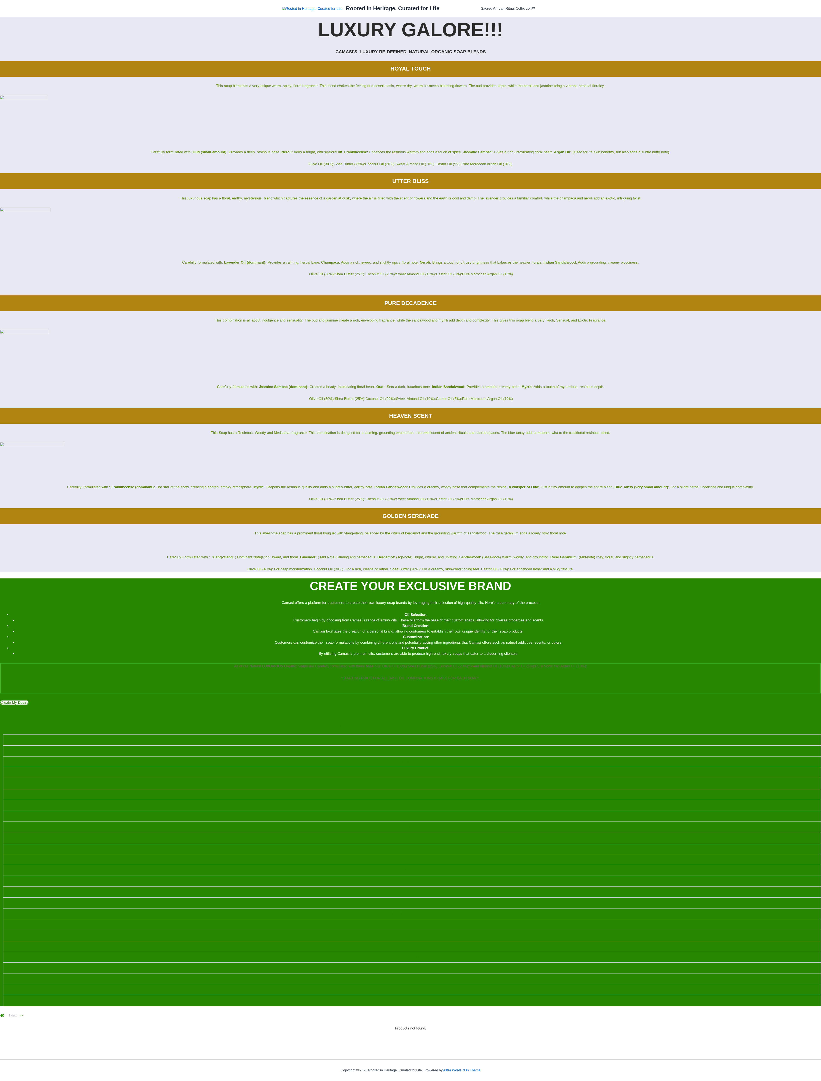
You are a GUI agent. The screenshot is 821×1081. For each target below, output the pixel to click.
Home (13, 1015)
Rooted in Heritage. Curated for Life (392, 8)
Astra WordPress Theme (461, 1070)
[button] (14, 702)
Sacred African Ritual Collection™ (508, 8)
